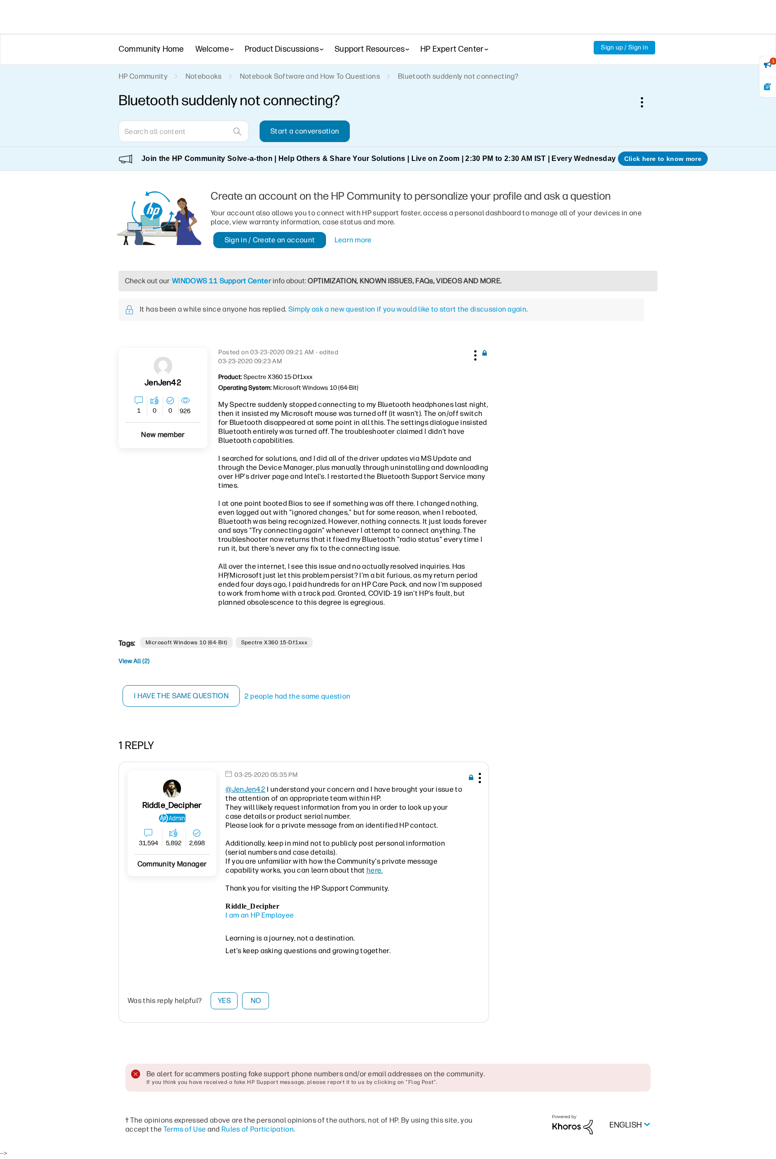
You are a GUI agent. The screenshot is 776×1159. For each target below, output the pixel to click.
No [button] (256, 1000)
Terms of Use (184, 1129)
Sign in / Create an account (270, 240)
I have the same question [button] (181, 695)
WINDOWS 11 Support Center (221, 280)
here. (374, 870)
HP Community (143, 76)
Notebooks (203, 76)
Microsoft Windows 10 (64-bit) (186, 642)
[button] (474, 353)
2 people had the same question (297, 696)
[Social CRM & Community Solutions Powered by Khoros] (572, 1124)
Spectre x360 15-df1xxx (274, 642)
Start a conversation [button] (304, 131)
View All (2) (134, 661)
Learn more (353, 240)
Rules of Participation (257, 1129)
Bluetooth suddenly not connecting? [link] (458, 76)
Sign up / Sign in (624, 47)
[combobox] (184, 131)
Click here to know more (662, 158)
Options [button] (646, 102)
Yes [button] (224, 1000)
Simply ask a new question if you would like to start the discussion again (407, 309)
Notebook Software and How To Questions (310, 76)
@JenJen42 (245, 789)
